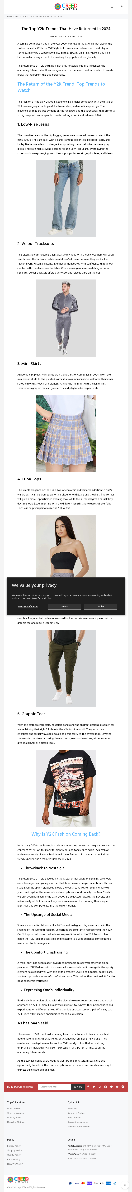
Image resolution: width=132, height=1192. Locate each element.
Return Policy (13, 1159)
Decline (100, 606)
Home (9, 16)
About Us (72, 1109)
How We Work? (15, 1164)
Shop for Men (13, 1109)
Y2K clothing (46, 66)
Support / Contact (76, 1113)
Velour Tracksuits (37, 244)
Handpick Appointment (79, 1127)
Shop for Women (15, 1113)
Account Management (79, 1122)
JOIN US (78, 1087)
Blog (17, 16)
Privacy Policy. (45, 598)
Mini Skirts (31, 364)
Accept (64, 606)
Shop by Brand (14, 1118)
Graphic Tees (34, 714)
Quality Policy (14, 1155)
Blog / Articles (74, 1118)
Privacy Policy (14, 1146)
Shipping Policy (14, 1150)
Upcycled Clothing (16, 1122)
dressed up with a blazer (55, 495)
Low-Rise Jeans (35, 124)
